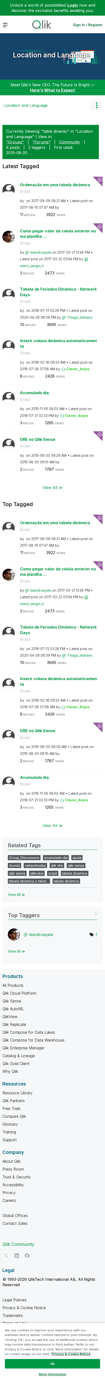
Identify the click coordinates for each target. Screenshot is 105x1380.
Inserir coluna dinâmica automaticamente (58, 343)
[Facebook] (27, 1255)
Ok (52, 1364)
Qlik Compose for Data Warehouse (33, 1040)
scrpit (52, 873)
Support (9, 1139)
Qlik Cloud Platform (19, 993)
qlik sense (76, 865)
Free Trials (11, 1108)
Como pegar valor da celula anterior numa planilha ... (58, 233)
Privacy (9, 1192)
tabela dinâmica (66, 881)
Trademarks (12, 1315)
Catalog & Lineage (18, 1055)
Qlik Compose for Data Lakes (28, 1032)
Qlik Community (18, 1244)
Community (69, 142)
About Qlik (11, 1161)
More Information (52, 1374)
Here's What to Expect (52, 90)
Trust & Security (16, 1176)
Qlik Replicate (14, 1024)
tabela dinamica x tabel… (29, 881)
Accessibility (13, 1184)
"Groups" (15, 142)
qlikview (36, 873)
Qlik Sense (11, 1001)
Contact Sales (15, 1223)
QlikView (10, 1016)
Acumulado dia (34, 392)
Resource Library (17, 1092)
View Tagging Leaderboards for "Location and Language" (52, 913)
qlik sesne (17, 873)
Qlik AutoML (13, 1008)
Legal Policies (14, 1299)
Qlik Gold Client (15, 1063)
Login (72, 5)
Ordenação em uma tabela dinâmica (55, 184)
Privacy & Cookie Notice (24, 1307)
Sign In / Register (88, 25)
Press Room (13, 1169)
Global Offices (15, 1215)
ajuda (77, 858)
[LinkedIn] (16, 1255)
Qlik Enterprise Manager (23, 1047)
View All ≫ (52, 487)
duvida (14, 865)
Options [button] (96, 105)
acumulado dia (56, 858)
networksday (35, 865)
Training (9, 1132)
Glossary (10, 1124)
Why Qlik (10, 1071)
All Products (12, 985)
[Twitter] (6, 1255)
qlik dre (57, 865)
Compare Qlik (14, 1116)
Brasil (25, 191)
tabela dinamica (74, 873)
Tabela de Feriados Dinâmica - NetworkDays (58, 292)
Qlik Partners (13, 1100)
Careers (9, 1200)
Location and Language (51, 55)
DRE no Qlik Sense (37, 439)
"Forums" (41, 142)
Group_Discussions (24, 858)
